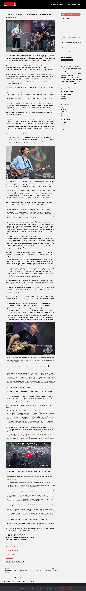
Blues (74, 68)
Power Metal (66, 79)
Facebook (63, 122)
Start (62, 100)
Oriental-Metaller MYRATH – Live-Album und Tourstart (15, 570)
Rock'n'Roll (78, 84)
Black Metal (70, 68)
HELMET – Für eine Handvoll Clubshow (47, 569)
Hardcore (69, 73)
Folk (71, 71)
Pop (72, 77)
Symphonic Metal (64, 88)
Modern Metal (68, 77)
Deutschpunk (63, 71)
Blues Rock (63, 70)
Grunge (66, 73)
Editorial (63, 96)
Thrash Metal (71, 88)
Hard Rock (74, 73)
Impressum (63, 98)
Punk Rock (69, 84)
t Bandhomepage (10, 554)
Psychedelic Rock (74, 81)
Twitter (62, 126)
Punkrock (63, 84)
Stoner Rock (77, 86)
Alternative (68, 66)
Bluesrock (78, 68)
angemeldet (12, 581)
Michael (9, 17)
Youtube (63, 124)
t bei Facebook (9, 558)
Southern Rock (72, 86)
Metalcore (63, 77)
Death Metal (74, 70)
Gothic (78, 71)
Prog (13, 561)
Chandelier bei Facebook (12, 550)
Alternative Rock (75, 66)
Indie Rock (73, 75)
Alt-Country (63, 66)
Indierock (69, 75)
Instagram (63, 129)
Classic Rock (68, 70)
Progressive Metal (77, 79)
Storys (7, 11)
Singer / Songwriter (65, 86)
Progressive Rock (20, 561)
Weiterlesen (67, 588)
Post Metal (76, 77)
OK (60, 588)
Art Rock (8, 561)
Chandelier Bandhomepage (13, 546)
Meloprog (78, 75)
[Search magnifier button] (81, 14)
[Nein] (84, 588)
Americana (62, 68)
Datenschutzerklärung (66, 94)
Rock (73, 84)
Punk (79, 81)
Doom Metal (67, 71)
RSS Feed (63, 131)
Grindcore (62, 73)
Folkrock (74, 71)
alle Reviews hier (71, 52)
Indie (65, 75)
